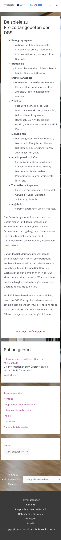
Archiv (7, 445)
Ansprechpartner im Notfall (19, 404)
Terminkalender (13, 393)
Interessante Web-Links (17, 410)
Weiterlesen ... (11, 374)
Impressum (10, 421)
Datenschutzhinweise (16, 427)
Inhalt (7, 415)
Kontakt (8, 398)
